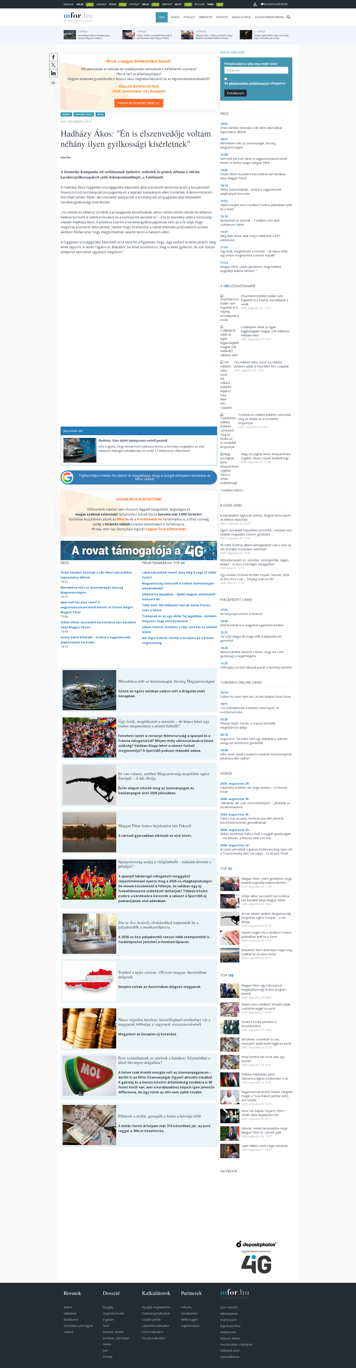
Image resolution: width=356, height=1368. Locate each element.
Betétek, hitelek (113, 1332)
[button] (255, 4)
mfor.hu (186, 1307)
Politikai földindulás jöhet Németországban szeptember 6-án (264, 1076)
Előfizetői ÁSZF (230, 1351)
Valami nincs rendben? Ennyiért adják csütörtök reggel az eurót (265, 1006)
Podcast (189, 17)
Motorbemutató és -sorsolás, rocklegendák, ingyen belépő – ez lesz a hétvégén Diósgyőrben (254, 562)
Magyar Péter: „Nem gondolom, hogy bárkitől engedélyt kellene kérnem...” (266, 881)
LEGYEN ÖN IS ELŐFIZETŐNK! (139, 499)
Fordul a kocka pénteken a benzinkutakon (259, 1024)
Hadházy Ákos (83, 114)
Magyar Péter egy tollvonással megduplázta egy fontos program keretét (263, 989)
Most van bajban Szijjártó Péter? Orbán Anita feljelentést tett (263, 1113)
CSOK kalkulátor (152, 1332)
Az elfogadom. (255, 83)
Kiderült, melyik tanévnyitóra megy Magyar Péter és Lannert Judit (264, 1130)
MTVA (100, 114)
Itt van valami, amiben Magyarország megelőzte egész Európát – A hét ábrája (266, 918)
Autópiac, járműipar (116, 1338)
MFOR (77, 17)
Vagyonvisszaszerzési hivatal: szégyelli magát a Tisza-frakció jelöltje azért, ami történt (266, 1096)
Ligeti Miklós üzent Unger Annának (264, 1146)
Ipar (105, 1350)
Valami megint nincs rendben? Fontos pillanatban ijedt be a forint (266, 935)
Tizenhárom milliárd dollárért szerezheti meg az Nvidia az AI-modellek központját (264, 419)
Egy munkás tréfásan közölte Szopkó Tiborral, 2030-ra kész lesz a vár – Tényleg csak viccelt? (255, 577)
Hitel (106, 1326)
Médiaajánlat (229, 1314)
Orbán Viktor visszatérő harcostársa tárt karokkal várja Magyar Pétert (265, 898)
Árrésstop (205, 17)
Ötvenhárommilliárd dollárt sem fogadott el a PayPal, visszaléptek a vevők (264, 300)
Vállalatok (70, 1313)
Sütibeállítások (229, 1357)
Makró (66, 114)
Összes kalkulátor (153, 1338)
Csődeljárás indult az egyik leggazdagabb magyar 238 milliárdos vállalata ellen (265, 331)
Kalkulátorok (241, 17)
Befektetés (71, 1319)
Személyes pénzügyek (78, 1326)
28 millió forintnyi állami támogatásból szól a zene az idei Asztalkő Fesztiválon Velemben (255, 547)
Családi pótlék (151, 1319)
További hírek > (232, 490)
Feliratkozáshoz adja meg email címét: (251, 64)
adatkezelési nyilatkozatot (249, 83)
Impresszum (228, 1320)
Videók (175, 17)
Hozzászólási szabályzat (236, 1344)
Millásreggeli (189, 1319)
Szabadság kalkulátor (156, 1313)
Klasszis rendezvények (269, 17)
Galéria (68, 1332)
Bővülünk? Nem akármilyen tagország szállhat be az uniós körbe (266, 952)
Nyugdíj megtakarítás (156, 1307)
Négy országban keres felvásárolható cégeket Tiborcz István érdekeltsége (266, 456)
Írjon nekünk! (228, 1307)
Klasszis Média (230, 1338)
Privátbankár (189, 1313)
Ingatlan (108, 1319)
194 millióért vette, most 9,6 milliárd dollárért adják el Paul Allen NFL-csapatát (261, 364)
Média (107, 1344)
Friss (162, 17)
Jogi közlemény (230, 1326)
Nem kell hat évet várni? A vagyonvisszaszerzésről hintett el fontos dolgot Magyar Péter (97, 607)
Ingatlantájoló (190, 1326)
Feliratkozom (235, 93)
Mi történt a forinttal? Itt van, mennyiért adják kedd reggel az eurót (266, 1041)
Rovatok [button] (222, 17)
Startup (107, 1357)
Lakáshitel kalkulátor (155, 1326)
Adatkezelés (228, 1332)
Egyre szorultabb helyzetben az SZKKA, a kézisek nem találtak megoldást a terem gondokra (256, 532)
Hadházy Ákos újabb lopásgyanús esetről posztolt (132, 440)
